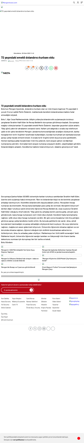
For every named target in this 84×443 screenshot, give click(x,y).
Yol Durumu (5, 305)
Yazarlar (55, 305)
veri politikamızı (18, 440)
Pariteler (44, 311)
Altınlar (43, 298)
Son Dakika (5, 298)
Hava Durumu (6, 301)
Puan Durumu (31, 305)
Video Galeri (56, 301)
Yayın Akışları (16, 298)
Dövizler (44, 301)
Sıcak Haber (56, 311)
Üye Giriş (4, 314)
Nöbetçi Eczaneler (18, 301)
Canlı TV (15, 305)
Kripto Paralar (46, 308)
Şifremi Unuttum (7, 320)
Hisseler (44, 305)
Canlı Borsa (30, 298)
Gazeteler (55, 308)
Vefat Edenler (6, 308)
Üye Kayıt (4, 317)
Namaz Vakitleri (32, 301)
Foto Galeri (56, 298)
